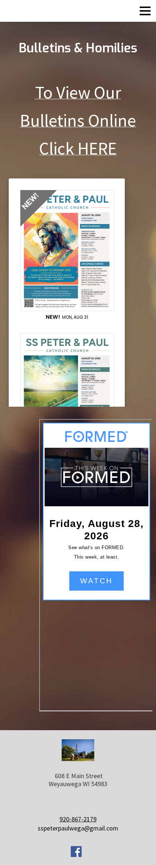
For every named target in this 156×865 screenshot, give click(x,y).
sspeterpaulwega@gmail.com (78, 828)
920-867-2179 (78, 819)
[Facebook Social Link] (76, 852)
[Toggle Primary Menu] (145, 11)
